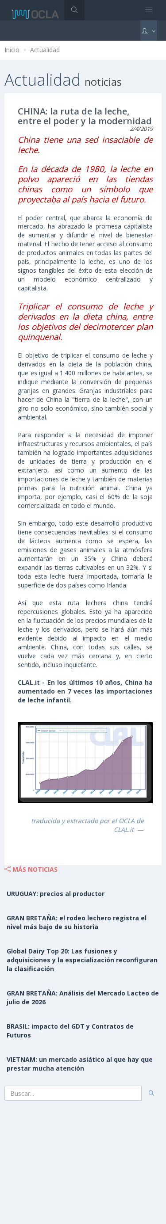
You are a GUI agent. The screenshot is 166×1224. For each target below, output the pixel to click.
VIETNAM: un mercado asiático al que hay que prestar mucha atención (80, 1063)
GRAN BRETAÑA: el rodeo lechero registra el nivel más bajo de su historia (77, 922)
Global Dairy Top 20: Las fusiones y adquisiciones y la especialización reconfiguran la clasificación (82, 960)
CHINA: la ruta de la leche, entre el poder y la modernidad (85, 116)
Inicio (11, 50)
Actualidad (45, 50)
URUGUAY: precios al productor (55, 893)
